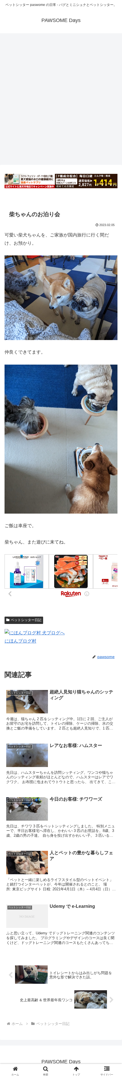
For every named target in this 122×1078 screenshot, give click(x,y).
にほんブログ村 (20, 641)
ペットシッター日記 (26, 620)
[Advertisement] (61, 100)
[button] (110, 822)
